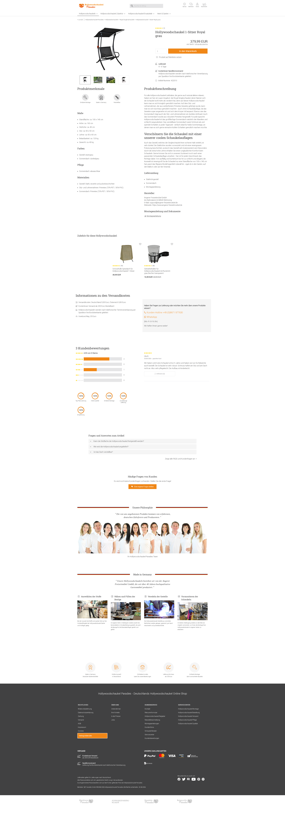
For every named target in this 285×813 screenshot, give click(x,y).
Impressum (82, 727)
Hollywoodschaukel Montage (188, 709)
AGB (79, 724)
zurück (80, 20)
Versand (81, 720)
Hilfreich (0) (161, 374)
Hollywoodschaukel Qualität (188, 724)
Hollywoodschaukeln (87, 13)
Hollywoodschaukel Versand (188, 716)
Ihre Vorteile (115, 713)
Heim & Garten (163, 13)
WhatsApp (152, 317)
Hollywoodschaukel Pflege (187, 720)
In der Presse (115, 716)
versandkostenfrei (201, 44)
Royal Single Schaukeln (127, 20)
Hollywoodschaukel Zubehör (112, 13)
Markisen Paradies (86, 801)
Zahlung (81, 716)
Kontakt (147, 709)
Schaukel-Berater (151, 731)
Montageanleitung (154, 216)
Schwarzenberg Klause (120, 801)
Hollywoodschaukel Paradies (94, 20)
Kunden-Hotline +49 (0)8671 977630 (165, 312)
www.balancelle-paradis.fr (184, 801)
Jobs (113, 720)
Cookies (81, 731)
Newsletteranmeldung (152, 720)
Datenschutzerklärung (85, 713)
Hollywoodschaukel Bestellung (189, 713)
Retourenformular (151, 713)
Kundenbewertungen (152, 738)
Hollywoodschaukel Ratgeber (155, 716)
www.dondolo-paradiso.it (151, 801)
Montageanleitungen (152, 724)
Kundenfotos (149, 727)
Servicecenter (149, 735)
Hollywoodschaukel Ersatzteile (140, 13)
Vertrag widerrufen (85, 736)
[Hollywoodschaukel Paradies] (92, 6)
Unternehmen (116, 709)
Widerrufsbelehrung (85, 709)
